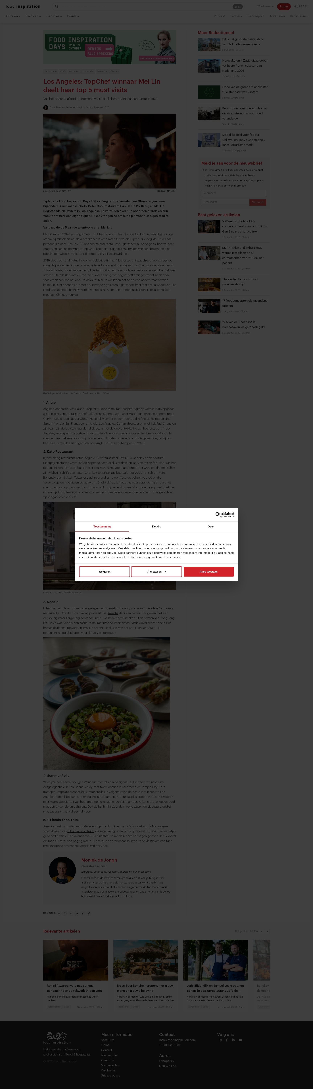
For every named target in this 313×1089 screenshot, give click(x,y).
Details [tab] (156, 526)
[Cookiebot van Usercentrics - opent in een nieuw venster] (218, 515)
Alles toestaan (209, 571)
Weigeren (104, 571)
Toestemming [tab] (102, 526)
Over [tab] (211, 526)
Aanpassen (154, 571)
